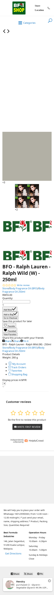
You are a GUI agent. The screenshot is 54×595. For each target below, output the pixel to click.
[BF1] (19, 7)
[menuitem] (4, 32)
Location (39, 10)
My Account (19, 364)
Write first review (28, 427)
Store (37, 5)
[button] (9, 325)
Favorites (16, 370)
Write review (23, 285)
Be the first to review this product (27, 419)
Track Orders (18, 367)
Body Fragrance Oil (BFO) (23, 288)
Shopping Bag (19, 374)
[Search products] (50, 22)
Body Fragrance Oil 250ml (23, 290)
